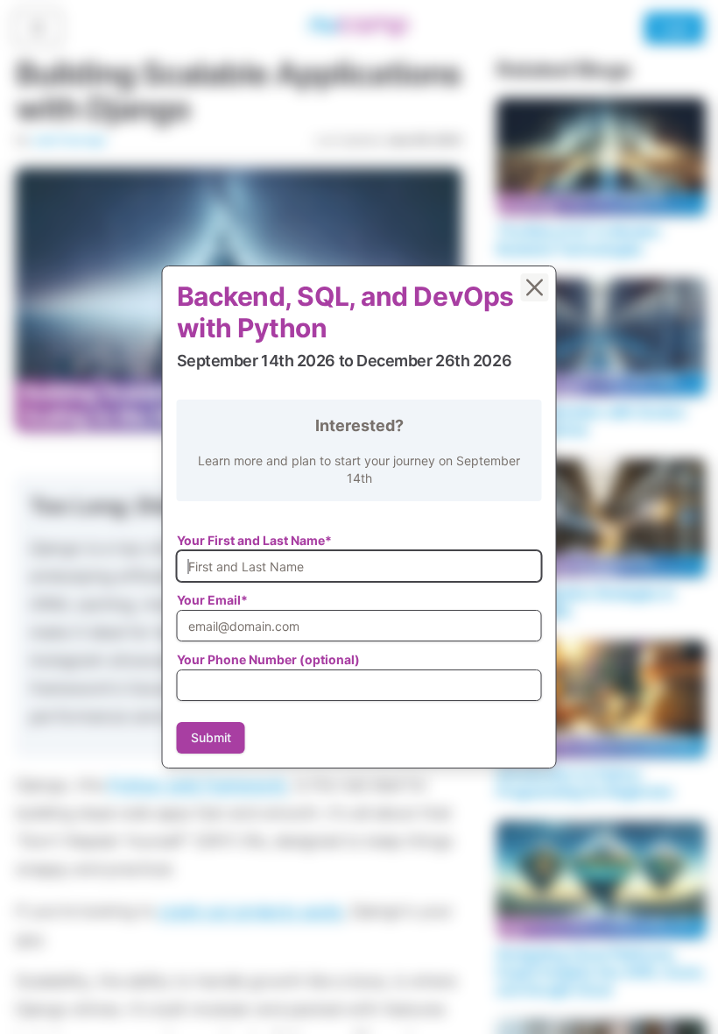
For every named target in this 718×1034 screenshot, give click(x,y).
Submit (211, 737)
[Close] (535, 287)
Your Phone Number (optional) (268, 659)
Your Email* (212, 599)
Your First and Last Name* (254, 540)
